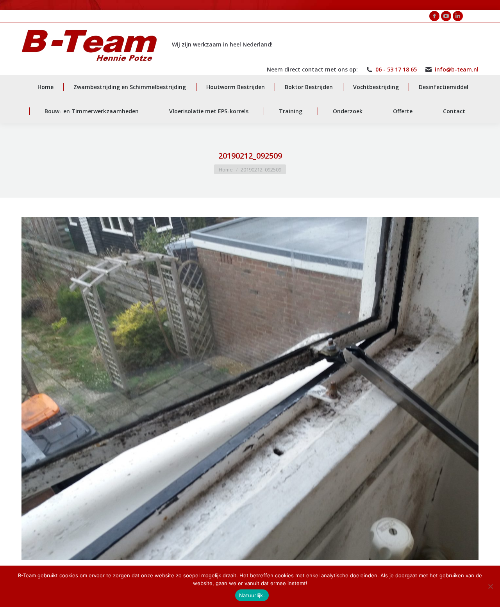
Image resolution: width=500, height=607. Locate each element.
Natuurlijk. (252, 595)
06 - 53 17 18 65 (396, 69)
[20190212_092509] (250, 388)
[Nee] (490, 586)
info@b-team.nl (457, 69)
